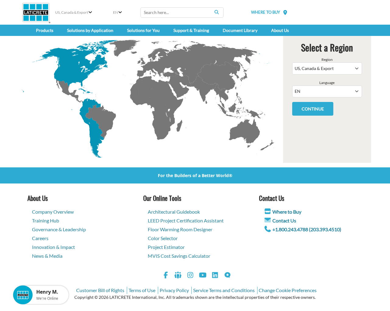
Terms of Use (142, 290)
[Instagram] (190, 275)
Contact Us (284, 220)
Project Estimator (166, 247)
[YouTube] (203, 275)
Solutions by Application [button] (90, 30)
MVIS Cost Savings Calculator (179, 256)
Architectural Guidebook (174, 212)
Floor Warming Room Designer (180, 229)
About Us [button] (280, 30)
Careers (40, 238)
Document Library (240, 30)
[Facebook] (165, 275)
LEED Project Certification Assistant (186, 220)
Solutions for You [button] (143, 30)
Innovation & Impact (53, 247)
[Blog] (227, 275)
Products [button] (44, 30)
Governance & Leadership (59, 229)
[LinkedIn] (215, 275)
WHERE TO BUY (265, 12)
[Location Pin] (285, 12)
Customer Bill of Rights (100, 290)
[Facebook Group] (178, 275)
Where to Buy (286, 212)
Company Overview (53, 212)
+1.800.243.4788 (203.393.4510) (306, 229)
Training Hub (45, 220)
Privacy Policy (174, 290)
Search (217, 12)
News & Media (47, 256)
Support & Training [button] (191, 30)
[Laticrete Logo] (35, 12)
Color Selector (163, 238)
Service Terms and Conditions (224, 290)
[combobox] (182, 12)
